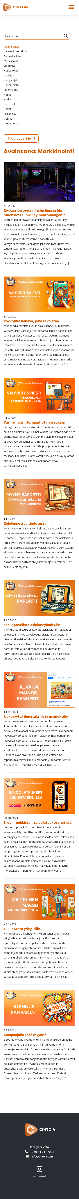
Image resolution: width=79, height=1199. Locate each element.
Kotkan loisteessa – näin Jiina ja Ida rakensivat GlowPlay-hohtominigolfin (34, 212)
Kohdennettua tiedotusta (25, 523)
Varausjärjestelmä (15, 51)
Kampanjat (10, 80)
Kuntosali (9, 104)
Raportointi (11, 85)
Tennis (8, 118)
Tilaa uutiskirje (19, 138)
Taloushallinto (12, 56)
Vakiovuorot (11, 123)
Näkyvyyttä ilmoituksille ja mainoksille (36, 716)
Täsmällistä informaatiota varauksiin (34, 422)
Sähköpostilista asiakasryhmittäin (32, 625)
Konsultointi (11, 70)
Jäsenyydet (11, 89)
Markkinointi (11, 61)
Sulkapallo (10, 114)
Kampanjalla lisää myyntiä (25, 1035)
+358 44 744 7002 (42, 1151)
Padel (7, 109)
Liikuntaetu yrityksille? (23, 929)
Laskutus (9, 75)
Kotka (7, 99)
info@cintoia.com (42, 1156)
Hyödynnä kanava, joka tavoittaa (31, 321)
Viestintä (9, 65)
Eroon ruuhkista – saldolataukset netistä (38, 822)
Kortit (7, 94)
